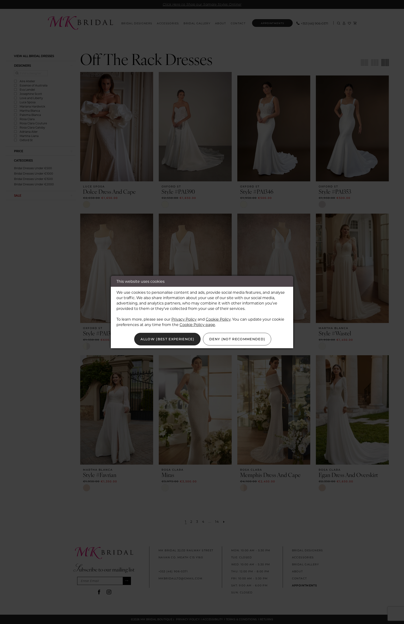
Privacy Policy (184, 319)
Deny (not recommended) (237, 339)
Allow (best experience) (167, 339)
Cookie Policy (218, 319)
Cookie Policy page (197, 324)
